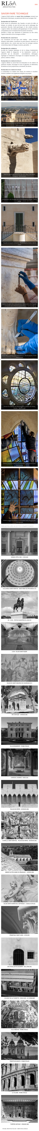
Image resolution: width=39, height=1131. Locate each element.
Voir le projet (19, 99)
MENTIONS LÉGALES (22, 1128)
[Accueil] (9, 4)
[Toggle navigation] (36, 4)
